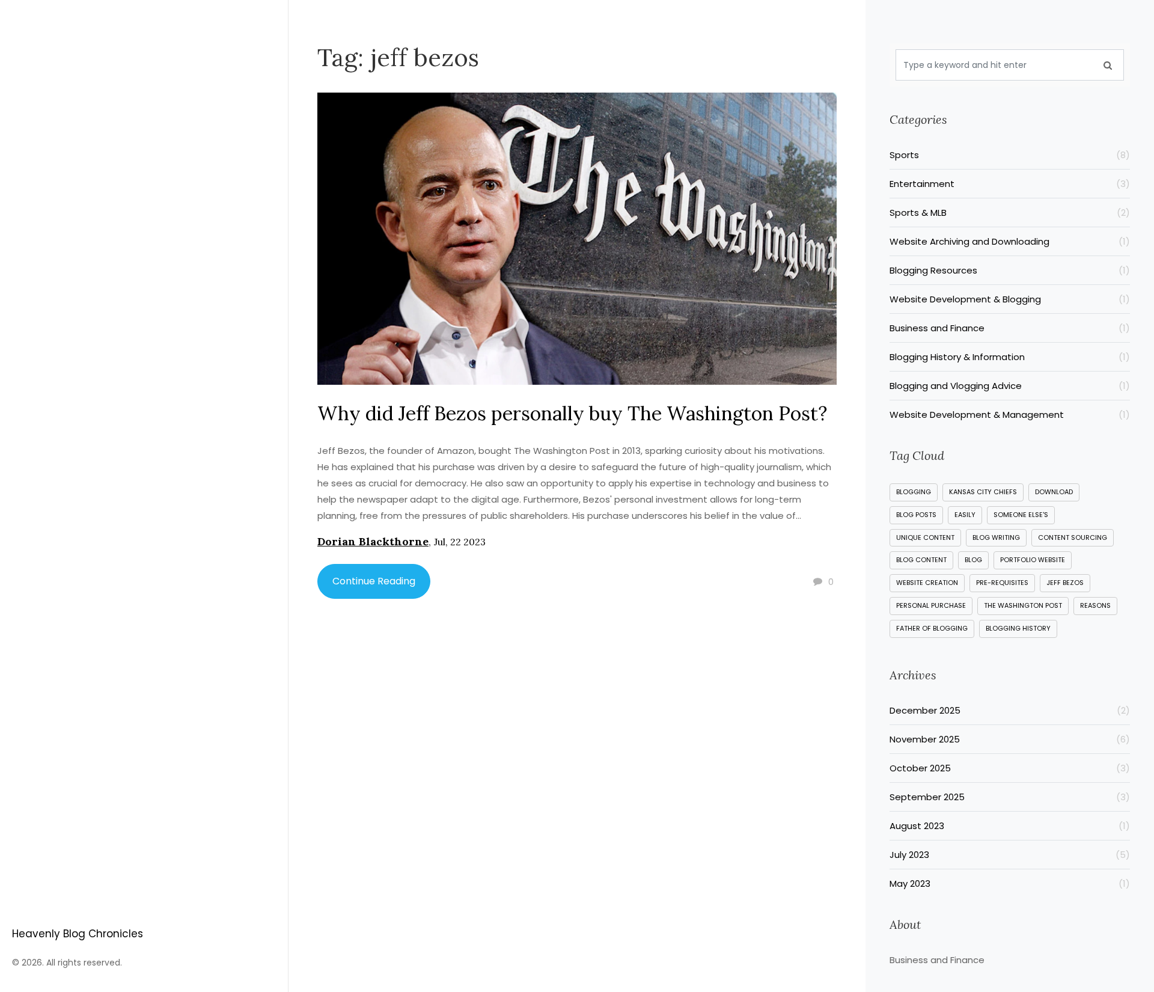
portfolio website (1032, 560)
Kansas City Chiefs (983, 492)
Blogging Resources (1010, 270)
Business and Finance (1010, 328)
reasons (1095, 605)
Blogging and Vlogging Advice (1010, 385)
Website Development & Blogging (1010, 299)
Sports (1010, 154)
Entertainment (1010, 183)
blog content (921, 560)
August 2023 (1010, 825)
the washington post (1023, 605)
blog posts (916, 514)
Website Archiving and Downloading (1010, 241)
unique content (925, 537)
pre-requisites (1002, 582)
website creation (927, 582)
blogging (913, 492)
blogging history (1018, 628)
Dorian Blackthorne (373, 541)
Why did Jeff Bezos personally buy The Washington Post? (572, 413)
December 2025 (1010, 710)
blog (973, 560)
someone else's (1021, 514)
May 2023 (1010, 883)
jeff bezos (1065, 582)
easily (964, 514)
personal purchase (931, 605)
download (1054, 492)
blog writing (996, 537)
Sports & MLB (1010, 212)
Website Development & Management (1010, 414)
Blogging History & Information (1010, 357)
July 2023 (1010, 854)
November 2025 (1010, 739)
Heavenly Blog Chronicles (77, 933)
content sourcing (1072, 537)
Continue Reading (373, 581)
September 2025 (1010, 797)
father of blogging (932, 628)
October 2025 (1010, 768)
